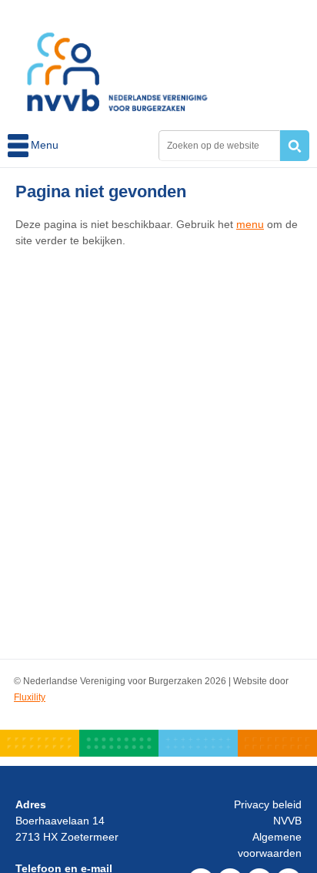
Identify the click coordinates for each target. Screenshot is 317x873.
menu (250, 224)
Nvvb (117, 63)
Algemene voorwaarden (270, 845)
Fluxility (29, 697)
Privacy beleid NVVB (268, 812)
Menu (19, 145)
